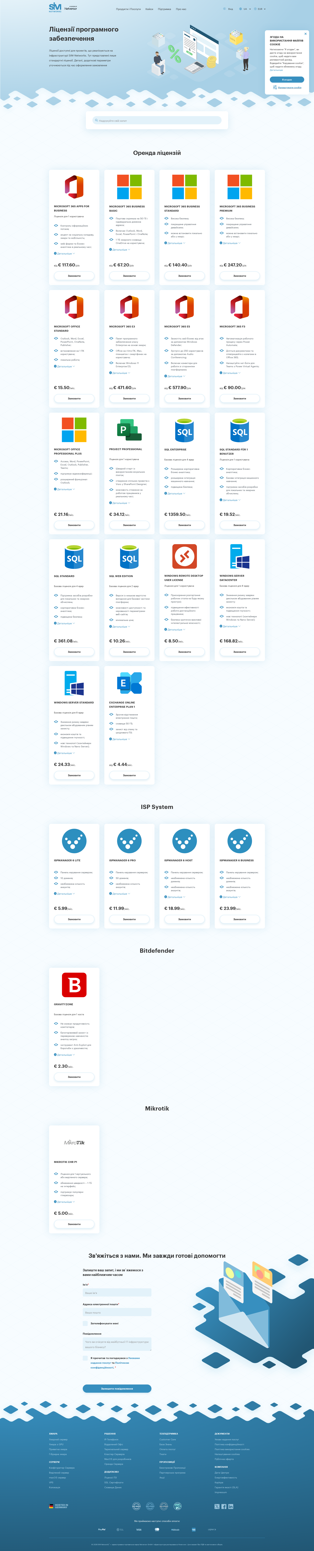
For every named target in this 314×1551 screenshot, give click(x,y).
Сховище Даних (113, 1487)
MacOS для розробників (117, 1459)
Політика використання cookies (232, 1449)
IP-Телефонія (111, 1439)
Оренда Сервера (113, 1463)
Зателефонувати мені (104, 1323)
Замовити (74, 275)
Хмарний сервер (58, 1439)
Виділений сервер (59, 1472)
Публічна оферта (224, 1459)
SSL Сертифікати (113, 1482)
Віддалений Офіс (113, 1444)
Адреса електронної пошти (101, 1304)
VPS (51, 1482)
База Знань (165, 1444)
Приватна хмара (58, 1449)
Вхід (230, 8)
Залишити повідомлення (117, 1388)
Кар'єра (219, 1482)
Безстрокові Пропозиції (172, 1467)
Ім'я (86, 1284)
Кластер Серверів (114, 1454)
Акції (162, 1477)
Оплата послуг (167, 1449)
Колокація (54, 1487)
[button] (64, 253)
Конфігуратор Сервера (62, 1467)
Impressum (221, 1492)
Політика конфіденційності (229, 1444)
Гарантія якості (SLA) (226, 1487)
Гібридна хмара (58, 1454)
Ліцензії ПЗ (110, 1477)
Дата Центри (222, 1472)
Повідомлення (92, 1333)
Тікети (162, 1454)
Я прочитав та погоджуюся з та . (115, 1362)
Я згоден (287, 79)
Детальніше (276, 69)
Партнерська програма (172, 1472)
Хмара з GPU (56, 1444)
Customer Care (167, 1439)
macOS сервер (57, 1477)
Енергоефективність (226, 1477)
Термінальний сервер (116, 1449)
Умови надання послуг (227, 1439)
